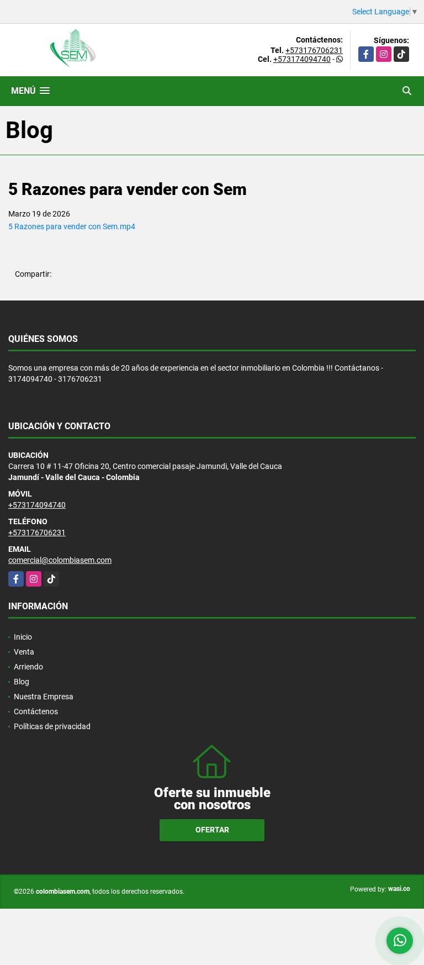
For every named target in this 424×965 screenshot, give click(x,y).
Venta (24, 651)
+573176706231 (314, 50)
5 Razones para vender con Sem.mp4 (71, 226)
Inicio (23, 636)
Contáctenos (36, 711)
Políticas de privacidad (52, 726)
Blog (21, 681)
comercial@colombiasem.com (60, 560)
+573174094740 (302, 59)
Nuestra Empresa (43, 696)
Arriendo (28, 666)
